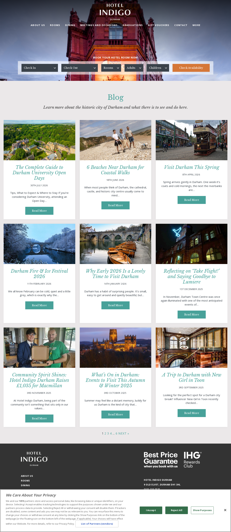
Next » (123, 433)
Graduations (133, 25)
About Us (38, 25)
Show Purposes (202, 510)
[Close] (225, 510)
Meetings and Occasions (99, 25)
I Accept (151, 510)
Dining (70, 25)
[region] (115, 510)
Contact (181, 25)
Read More (39, 210)
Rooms (55, 25)
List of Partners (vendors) (97, 523)
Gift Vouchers (158, 25)
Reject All (176, 510)
